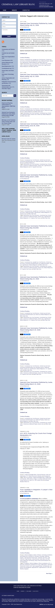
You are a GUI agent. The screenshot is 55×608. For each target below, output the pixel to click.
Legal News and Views (42, 557)
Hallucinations (44, 564)
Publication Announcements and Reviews (9, 82)
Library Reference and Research (7, 63)
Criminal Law (23, 53)
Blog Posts (35, 591)
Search (15, 95)
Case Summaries (35, 63)
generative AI (28, 564)
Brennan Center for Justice (8, 138)
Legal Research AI (48, 165)
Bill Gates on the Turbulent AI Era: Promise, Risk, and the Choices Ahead (8, 121)
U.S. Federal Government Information (34, 476)
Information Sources (40, 110)
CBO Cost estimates (28, 477)
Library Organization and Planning (27, 560)
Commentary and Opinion (47, 554)
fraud (31, 480)
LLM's (48, 567)
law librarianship (46, 566)
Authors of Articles (37, 554)
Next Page (48, 573)
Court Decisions (42, 59)
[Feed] (3, 42)
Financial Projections (41, 474)
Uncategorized (47, 476)
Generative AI (31, 556)
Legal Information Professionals (30, 557)
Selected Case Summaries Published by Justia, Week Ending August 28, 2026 (8, 114)
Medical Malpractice (33, 62)
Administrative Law (27, 63)
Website (14, 10)
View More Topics (6, 88)
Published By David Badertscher (46, 4)
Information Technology (39, 556)
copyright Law (35, 59)
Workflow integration (24, 568)
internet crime (41, 65)
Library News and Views (45, 559)
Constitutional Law (28, 59)
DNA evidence (30, 478)
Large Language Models (37, 566)
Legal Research (25, 62)
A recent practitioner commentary (29, 498)
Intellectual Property (45, 60)
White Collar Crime (43, 62)
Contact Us (26, 10)
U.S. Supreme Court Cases (36, 166)
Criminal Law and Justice (45, 108)
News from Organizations (8, 57)
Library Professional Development (42, 560)
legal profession (35, 567)
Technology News (23, 561)
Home (4, 10)
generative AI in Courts (36, 564)
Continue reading (24, 57)
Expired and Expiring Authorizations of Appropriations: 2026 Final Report (8, 105)
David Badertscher (24, 556)
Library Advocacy (35, 559)
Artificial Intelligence (28, 554)
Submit (9, 36)
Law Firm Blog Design (46, 604)
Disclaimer (28, 591)
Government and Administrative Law (32, 60)
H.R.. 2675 (34, 480)
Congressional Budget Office (30, 474)
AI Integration (26, 563)
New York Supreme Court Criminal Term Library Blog (9, 130)
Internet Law (46, 110)
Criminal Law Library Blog (18, 4)
